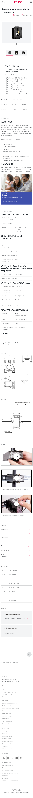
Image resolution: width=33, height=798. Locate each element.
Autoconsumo (5, 718)
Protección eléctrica (7, 713)
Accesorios (15, 109)
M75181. (3, 600)
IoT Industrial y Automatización (10, 749)
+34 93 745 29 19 (7, 695)
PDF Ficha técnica (27, 15)
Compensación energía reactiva (10, 708)
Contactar (4, 686)
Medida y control (6, 731)
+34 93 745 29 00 (7, 684)
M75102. (3, 570)
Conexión (14, 104)
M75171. (3, 596)
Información (4, 99)
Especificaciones (17, 99)
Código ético (5, 778)
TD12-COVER (12, 600)
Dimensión (4, 104)
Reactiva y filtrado (7, 738)
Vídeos (24, 104)
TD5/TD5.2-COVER (14, 583)
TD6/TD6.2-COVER (14, 587)
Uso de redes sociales (8, 770)
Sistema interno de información (10, 780)
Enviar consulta (6, 696)
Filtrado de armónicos (7, 711)
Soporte (25, 109)
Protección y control (7, 736)
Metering (4, 733)
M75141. (3, 587)
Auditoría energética (7, 721)
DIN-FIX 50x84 (13, 575)
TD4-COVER (12, 579)
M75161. (3, 591)
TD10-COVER (12, 596)
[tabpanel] (9, 53)
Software (4, 746)
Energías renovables (7, 744)
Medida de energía (7, 716)
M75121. (3, 583)
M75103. (3, 575)
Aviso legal (5, 775)
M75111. (3, 579)
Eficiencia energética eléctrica (9, 703)
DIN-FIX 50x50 (13, 570)
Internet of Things (6, 723)
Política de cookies (7, 768)
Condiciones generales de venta (10, 773)
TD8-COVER (12, 591)
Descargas (4, 109)
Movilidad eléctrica (7, 706)
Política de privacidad (7, 765)
